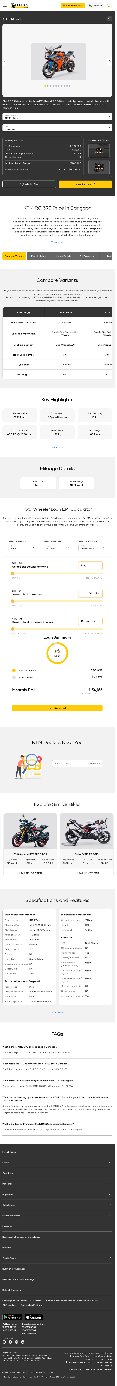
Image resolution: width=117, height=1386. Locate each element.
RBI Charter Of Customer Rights (19, 1278)
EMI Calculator (87, 256)
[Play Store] (12, 1316)
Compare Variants (14, 256)
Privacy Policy (94, 1352)
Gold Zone (8, 1172)
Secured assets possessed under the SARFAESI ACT (74, 1300)
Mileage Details (63, 256)
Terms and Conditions (73, 1352)
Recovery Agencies (104, 1361)
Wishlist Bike (31, 184)
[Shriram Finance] (19, 5)
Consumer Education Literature (98, 1358)
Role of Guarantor (12, 1289)
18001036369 (9, 1329)
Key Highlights (38, 256)
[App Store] (34, 1316)
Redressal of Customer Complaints (21, 1236)
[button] (45, 86)
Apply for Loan (83, 184)
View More (57, 242)
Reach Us (108, 1365)
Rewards (7, 1246)
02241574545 (29, 1332)
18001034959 (9, 1326)
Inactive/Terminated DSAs (80, 1361)
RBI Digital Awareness (13, 1268)
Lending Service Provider (15, 1300)
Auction (37, 1300)
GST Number (9, 1304)
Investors (7, 1225)
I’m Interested (57, 708)
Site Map (108, 1352)
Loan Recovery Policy (103, 1355)
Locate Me (94, 763)
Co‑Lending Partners (32, 1304)
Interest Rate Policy (81, 1355)
